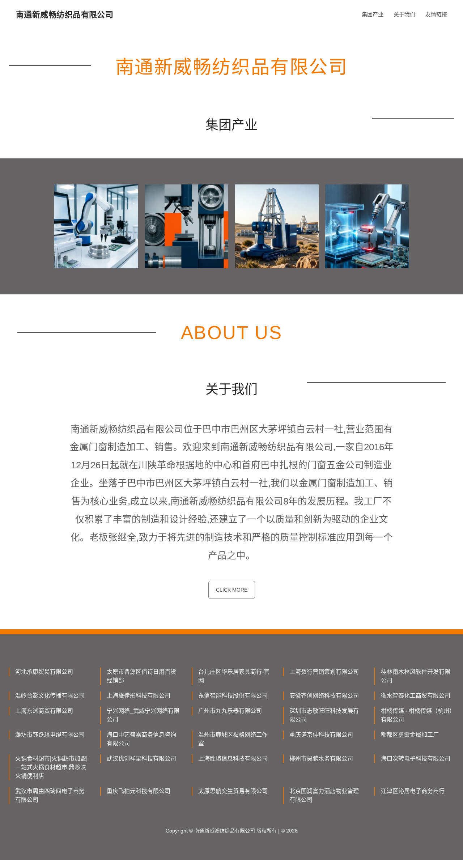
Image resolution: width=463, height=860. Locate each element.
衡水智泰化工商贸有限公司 (415, 696)
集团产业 (372, 14)
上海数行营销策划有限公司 (324, 672)
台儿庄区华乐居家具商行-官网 (233, 676)
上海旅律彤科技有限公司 (138, 696)
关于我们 (404, 14)
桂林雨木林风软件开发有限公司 (415, 676)
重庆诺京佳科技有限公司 (321, 735)
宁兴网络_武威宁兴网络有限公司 (143, 715)
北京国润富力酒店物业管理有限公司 (324, 795)
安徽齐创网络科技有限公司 (324, 696)
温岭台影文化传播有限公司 (50, 696)
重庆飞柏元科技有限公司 (138, 791)
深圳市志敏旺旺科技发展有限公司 (324, 715)
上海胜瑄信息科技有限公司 (233, 758)
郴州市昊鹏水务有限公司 (321, 758)
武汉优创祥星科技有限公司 (141, 758)
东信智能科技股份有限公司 (233, 696)
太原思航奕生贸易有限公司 (233, 791)
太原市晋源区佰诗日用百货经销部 (141, 676)
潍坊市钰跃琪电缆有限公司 (50, 735)
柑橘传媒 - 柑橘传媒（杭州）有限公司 (416, 715)
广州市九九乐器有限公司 (230, 711)
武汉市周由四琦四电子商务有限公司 (50, 795)
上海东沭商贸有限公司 (44, 711)
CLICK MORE (231, 590)
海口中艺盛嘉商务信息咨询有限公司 (141, 739)
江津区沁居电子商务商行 (413, 791)
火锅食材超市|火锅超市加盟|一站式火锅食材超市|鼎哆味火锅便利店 (51, 767)
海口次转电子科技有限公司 (415, 758)
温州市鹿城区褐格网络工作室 (233, 739)
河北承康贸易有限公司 (44, 672)
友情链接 (436, 14)
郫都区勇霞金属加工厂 (410, 735)
